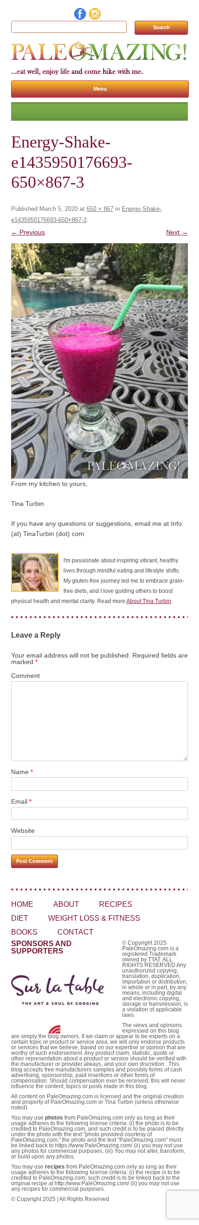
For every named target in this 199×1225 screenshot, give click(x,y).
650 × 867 (100, 208)
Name (22, 772)
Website (23, 830)
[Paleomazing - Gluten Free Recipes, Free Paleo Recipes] (99, 60)
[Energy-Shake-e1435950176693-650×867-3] (99, 361)
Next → (177, 232)
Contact (75, 932)
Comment (25, 675)
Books (24, 932)
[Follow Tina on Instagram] (95, 17)
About (66, 904)
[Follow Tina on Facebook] (80, 17)
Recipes (115, 904)
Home (22, 904)
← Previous (28, 232)
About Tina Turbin (148, 601)
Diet (19, 918)
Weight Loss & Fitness (94, 918)
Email (21, 801)
